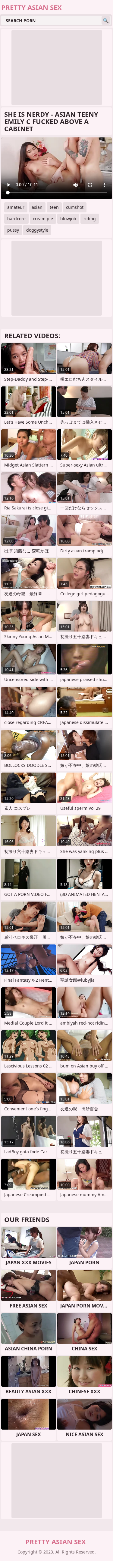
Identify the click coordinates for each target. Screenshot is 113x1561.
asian (37, 207)
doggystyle (37, 230)
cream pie (43, 218)
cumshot (74, 207)
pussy (13, 230)
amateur (15, 207)
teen (54, 207)
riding (89, 218)
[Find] (106, 20)
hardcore (16, 218)
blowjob (68, 218)
